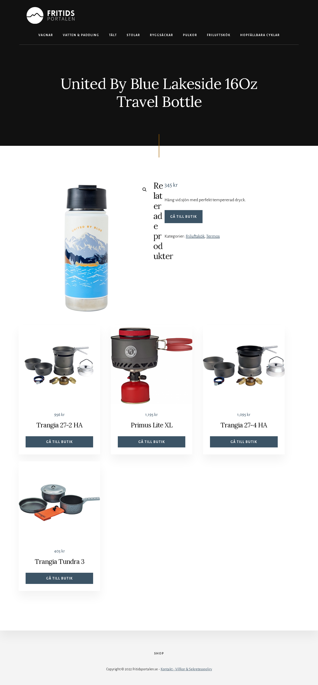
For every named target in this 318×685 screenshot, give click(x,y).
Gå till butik (183, 216)
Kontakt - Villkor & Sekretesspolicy (186, 669)
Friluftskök (195, 236)
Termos (213, 236)
